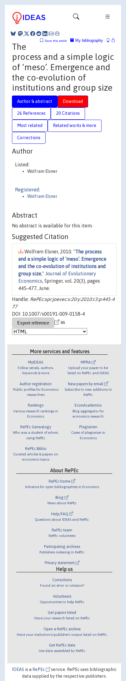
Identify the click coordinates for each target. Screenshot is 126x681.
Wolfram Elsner (42, 196)
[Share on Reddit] (38, 33)
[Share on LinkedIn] (45, 33)
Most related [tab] (30, 125)
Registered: (27, 189)
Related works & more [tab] (74, 125)
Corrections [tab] (28, 137)
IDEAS (18, 669)
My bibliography (88, 40)
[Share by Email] (51, 33)
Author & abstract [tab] (34, 101)
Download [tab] (73, 101)
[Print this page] (57, 33)
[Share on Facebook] (32, 33)
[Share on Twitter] (26, 33)
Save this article (56, 40)
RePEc (39, 669)
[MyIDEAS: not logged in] (110, 40)
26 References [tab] (31, 113)
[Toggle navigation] (76, 18)
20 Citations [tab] (68, 113)
